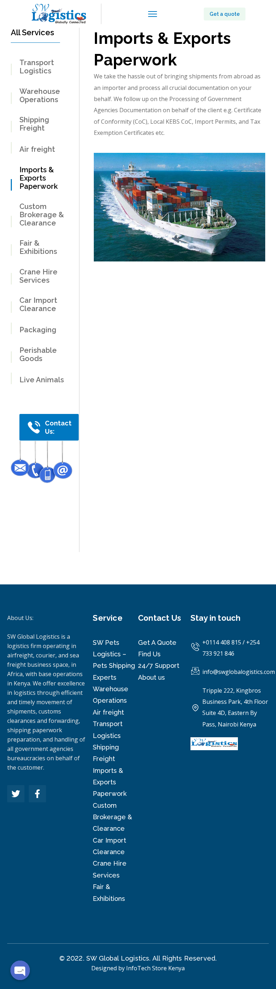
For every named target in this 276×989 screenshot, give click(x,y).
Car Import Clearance (38, 304)
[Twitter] (15, 793)
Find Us (149, 654)
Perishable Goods (38, 354)
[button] (224, 14)
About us (151, 677)
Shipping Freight (34, 124)
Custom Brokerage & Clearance (41, 214)
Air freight (37, 149)
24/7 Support (158, 665)
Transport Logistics (36, 67)
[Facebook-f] (37, 793)
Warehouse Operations (39, 95)
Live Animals (41, 380)
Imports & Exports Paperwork (38, 178)
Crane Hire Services (38, 276)
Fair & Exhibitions (38, 247)
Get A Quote (157, 642)
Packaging (37, 330)
